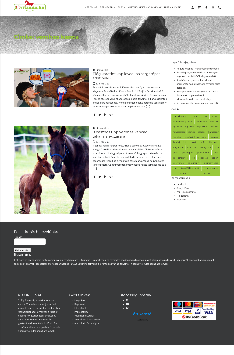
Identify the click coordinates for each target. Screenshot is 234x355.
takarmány (193, 162)
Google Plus (183, 187)
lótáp (202, 142)
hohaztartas (179, 131)
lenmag (214, 137)
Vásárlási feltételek (84, 315)
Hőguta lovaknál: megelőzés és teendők (198, 68)
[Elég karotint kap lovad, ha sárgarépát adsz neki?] (51, 87)
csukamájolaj (179, 121)
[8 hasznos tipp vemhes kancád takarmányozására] (51, 169)
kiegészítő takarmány (195, 137)
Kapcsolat (182, 199)
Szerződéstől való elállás (87, 319)
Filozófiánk (183, 195)
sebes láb (203, 157)
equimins (189, 126)
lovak (193, 142)
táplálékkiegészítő (190, 168)
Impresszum (81, 311)
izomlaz (191, 131)
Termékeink (107, 7)
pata (216, 147)
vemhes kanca (211, 168)
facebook (182, 184)
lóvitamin (213, 142)
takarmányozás (210, 162)
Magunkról (79, 300)
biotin (195, 116)
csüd (190, 121)
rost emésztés (180, 157)
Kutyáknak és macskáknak (145, 7)
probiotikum (203, 152)
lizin (185, 142)
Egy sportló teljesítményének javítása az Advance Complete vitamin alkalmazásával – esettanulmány (198, 95)
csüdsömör (201, 121)
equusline (202, 126)
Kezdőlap (91, 7)
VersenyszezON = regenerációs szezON (197, 102)
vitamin (207, 173)
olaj (196, 147)
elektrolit (214, 121)
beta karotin (180, 116)
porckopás (187, 152)
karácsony (213, 131)
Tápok (121, 7)
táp (175, 168)
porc (176, 152)
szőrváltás (178, 162)
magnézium (178, 147)
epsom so (177, 126)
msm (189, 147)
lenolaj (176, 142)
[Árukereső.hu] (142, 315)
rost (216, 152)
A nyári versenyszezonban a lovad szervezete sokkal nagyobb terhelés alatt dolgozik (198, 83)
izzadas (202, 131)
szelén (215, 157)
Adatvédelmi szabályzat (87, 323)
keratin (177, 137)
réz (193, 157)
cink (205, 116)
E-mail (18, 236)
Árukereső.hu (143, 320)
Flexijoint (214, 126)
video (183, 173)
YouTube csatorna (186, 191)
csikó (214, 116)
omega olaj (205, 147)
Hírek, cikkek (172, 7)
